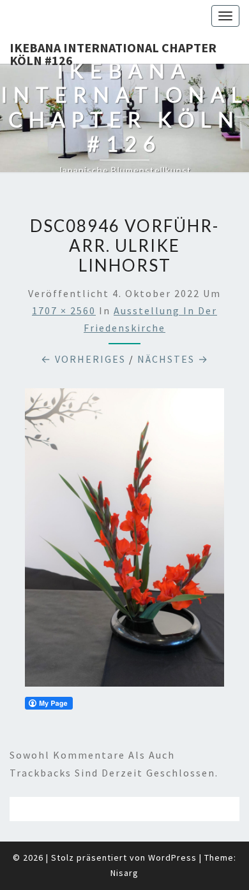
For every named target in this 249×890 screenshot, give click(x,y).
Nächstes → (173, 359)
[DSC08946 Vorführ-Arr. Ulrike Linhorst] (124, 541)
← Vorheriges (83, 359)
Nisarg (124, 873)
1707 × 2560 (64, 310)
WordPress (172, 857)
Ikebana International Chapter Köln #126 (113, 52)
